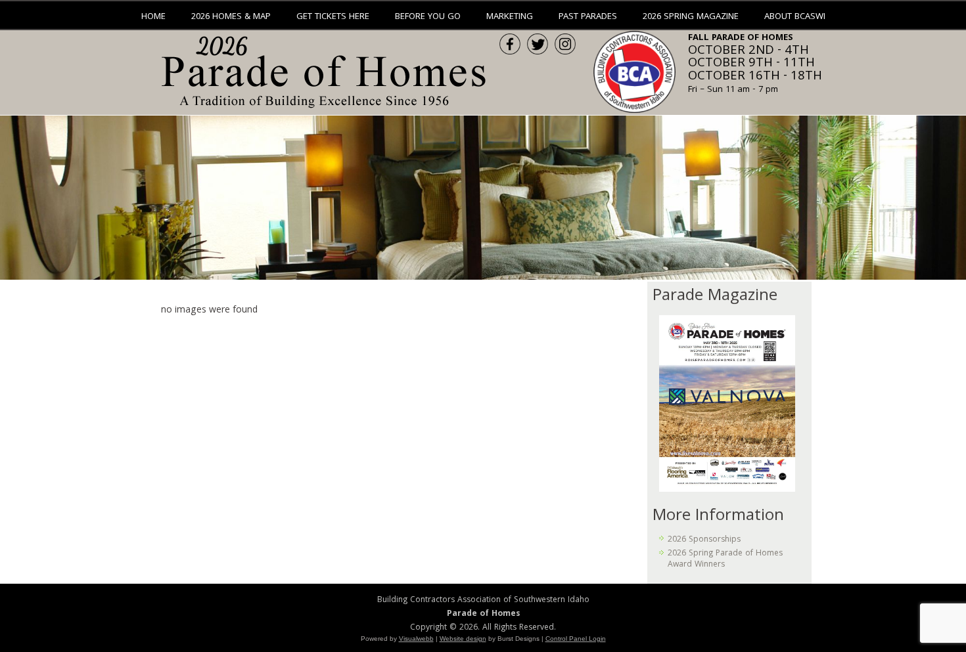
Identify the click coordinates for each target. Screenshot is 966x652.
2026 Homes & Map (231, 17)
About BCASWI (794, 17)
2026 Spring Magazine (691, 17)
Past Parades (588, 17)
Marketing (509, 17)
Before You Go (428, 17)
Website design (463, 638)
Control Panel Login (575, 638)
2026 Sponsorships (704, 540)
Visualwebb (416, 638)
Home (153, 17)
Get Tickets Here (332, 17)
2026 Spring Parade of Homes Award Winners (725, 559)
